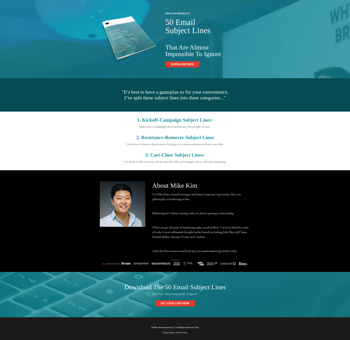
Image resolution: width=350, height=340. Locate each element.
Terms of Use (181, 332)
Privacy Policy (168, 332)
